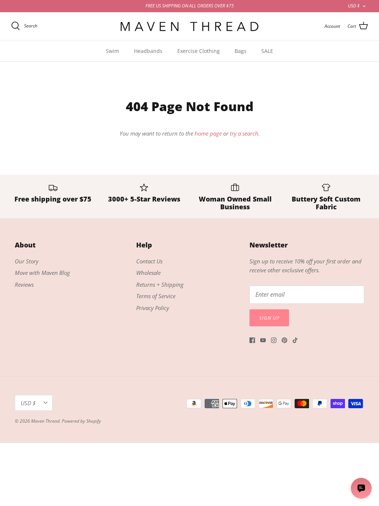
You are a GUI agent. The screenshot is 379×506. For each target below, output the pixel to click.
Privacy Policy (152, 308)
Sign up (269, 317)
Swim (112, 50)
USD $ (354, 6)
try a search (244, 133)
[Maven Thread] (189, 26)
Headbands (148, 50)
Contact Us (149, 261)
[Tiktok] (295, 340)
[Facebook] (252, 340)
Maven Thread (45, 421)
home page (208, 133)
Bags (240, 50)
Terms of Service (155, 296)
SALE (267, 50)
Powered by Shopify (81, 421)
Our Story (26, 261)
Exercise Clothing (198, 50)
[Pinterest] (284, 340)
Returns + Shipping (160, 284)
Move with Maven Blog (42, 272)
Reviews (24, 284)
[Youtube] (263, 340)
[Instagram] (273, 340)
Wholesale (148, 272)
